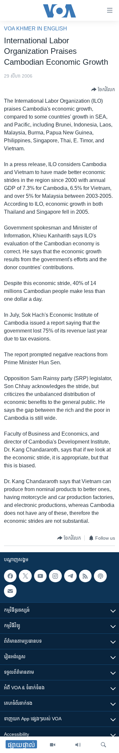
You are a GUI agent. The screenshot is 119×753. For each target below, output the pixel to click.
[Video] (52, 744)
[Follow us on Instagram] (55, 576)
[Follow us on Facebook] (10, 576)
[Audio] (78, 744)
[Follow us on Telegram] (70, 576)
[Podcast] (100, 576)
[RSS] (85, 576)
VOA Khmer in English (35, 28)
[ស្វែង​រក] (103, 744)
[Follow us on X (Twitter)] (25, 576)
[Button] (103, 89)
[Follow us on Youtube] (40, 576)
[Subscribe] (10, 591)
